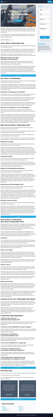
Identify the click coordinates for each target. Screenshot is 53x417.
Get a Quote (17, 20)
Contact (50, 1)
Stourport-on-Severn (5, 410)
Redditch (20, 410)
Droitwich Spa (4, 407)
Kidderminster (21, 409)
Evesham (20, 407)
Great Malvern (4, 409)
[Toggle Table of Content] (11, 40)
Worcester (4, 406)
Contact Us (18, 216)
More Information (18, 367)
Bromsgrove (21, 406)
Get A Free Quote (18, 399)
